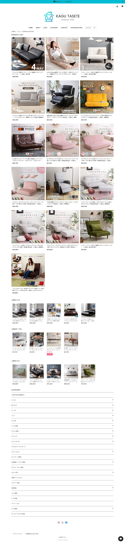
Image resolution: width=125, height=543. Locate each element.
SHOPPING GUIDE (76, 27)
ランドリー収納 (15, 483)
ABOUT (38, 27)
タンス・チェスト (15, 441)
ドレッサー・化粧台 (16, 457)
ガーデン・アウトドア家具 (18, 514)
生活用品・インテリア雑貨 (18, 462)
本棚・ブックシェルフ (16, 477)
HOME (31, 27)
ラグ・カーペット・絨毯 (17, 467)
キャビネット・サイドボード (18, 446)
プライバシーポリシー (18, 533)
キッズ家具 (14, 508)
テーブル (13, 410)
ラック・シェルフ (15, 452)
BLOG (45, 27)
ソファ (18, 31)
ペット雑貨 (14, 493)
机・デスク (14, 405)
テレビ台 (13, 420)
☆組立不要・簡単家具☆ (18, 395)
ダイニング (14, 436)
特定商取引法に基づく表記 (32, 533)
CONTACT (64, 27)
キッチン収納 (14, 431)
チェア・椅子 (14, 472)
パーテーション (15, 503)
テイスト (13, 400)
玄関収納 (13, 488)
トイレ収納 (14, 498)
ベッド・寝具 (14, 426)
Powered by (60, 540)
